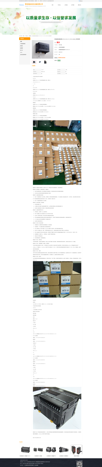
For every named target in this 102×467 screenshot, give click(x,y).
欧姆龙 (21, 45)
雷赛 (21, 41)
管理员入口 (33, 465)
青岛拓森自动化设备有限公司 (40, 461)
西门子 (21, 50)
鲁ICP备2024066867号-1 (31, 461)
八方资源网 (26, 465)
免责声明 (29, 465)
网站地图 (36, 465)
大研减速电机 (22, 43)
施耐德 (21, 48)
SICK (21, 52)
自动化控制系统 (23, 54)
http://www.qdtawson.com (37, 437)
